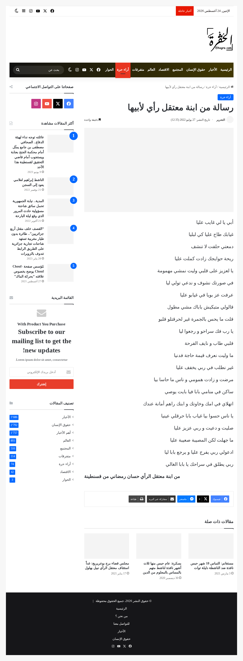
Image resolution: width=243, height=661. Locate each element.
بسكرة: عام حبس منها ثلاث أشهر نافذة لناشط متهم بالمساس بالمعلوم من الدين (162, 568)
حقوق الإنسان (195, 69)
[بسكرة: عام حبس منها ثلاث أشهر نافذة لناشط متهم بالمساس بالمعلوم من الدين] (158, 546)
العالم (151, 69)
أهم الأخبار (63, 433)
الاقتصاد (164, 69)
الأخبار (213, 69)
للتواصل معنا (121, 623)
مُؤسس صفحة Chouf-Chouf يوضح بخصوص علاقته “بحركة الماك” (28, 271)
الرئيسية (226, 69)
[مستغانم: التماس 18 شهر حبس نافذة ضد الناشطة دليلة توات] (211, 546)
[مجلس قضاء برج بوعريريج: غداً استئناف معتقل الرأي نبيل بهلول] (106, 546)
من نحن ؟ (121, 616)
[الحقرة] (220, 39)
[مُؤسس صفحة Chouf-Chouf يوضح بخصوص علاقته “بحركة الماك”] (60, 273)
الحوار (109, 69)
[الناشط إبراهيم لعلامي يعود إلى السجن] (60, 186)
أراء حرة (123, 69)
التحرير (220, 119)
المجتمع (178, 69)
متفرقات (138, 69)
